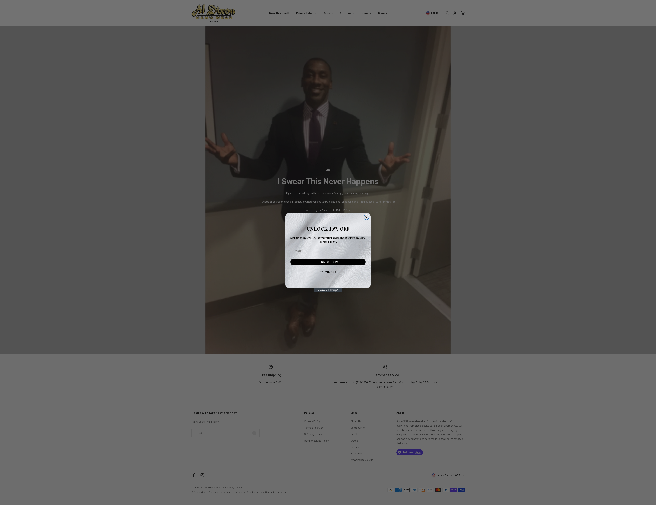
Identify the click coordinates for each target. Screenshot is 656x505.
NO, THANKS (328, 272)
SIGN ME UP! (328, 262)
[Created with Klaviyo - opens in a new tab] (328, 290)
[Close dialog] (366, 217)
